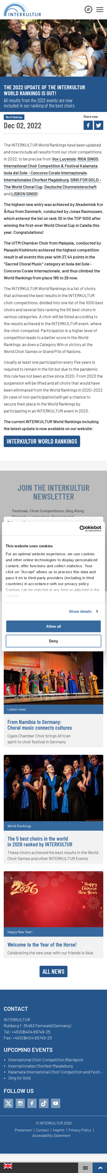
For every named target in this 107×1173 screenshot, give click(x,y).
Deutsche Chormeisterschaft (70, 186)
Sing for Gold (19, 1078)
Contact (42, 1130)
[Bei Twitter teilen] (98, 125)
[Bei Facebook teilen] (88, 125)
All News (53, 971)
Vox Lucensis (64, 158)
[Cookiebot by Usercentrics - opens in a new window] (79, 528)
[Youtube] (55, 1103)
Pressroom (23, 1130)
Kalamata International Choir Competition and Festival (55, 1072)
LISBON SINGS (24, 193)
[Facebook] (32, 1103)
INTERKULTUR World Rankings (42, 441)
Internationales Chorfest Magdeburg (36, 179)
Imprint (58, 1130)
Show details (80, 611)
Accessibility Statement (51, 1136)
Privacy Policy (80, 1130)
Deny (53, 641)
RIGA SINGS (88, 158)
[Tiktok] (44, 1103)
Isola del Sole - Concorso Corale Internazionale (45, 172)
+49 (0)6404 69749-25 (31, 1031)
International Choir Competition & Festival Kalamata (51, 165)
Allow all (53, 626)
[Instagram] (20, 1103)
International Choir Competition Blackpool (45, 1060)
